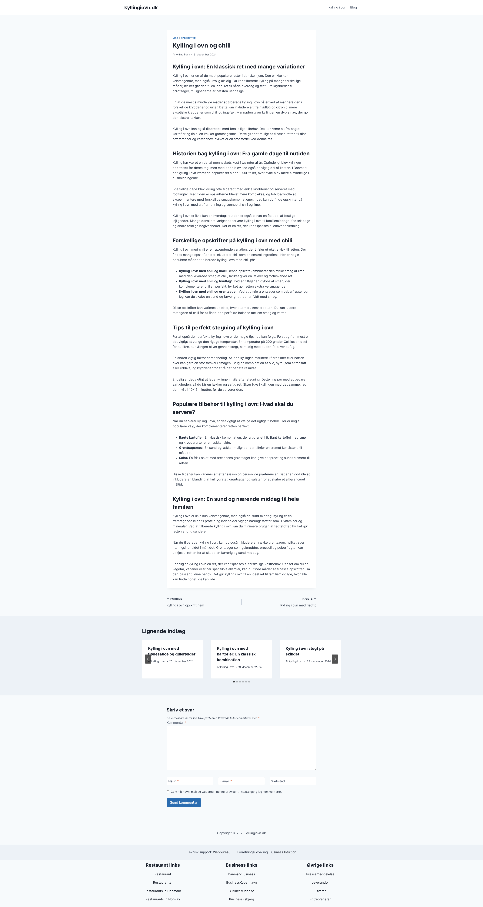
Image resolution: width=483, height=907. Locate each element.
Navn (173, 781)
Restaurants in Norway (162, 899)
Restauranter (163, 882)
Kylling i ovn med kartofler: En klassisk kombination (236, 654)
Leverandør (320, 882)
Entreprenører (320, 899)
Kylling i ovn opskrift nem (185, 602)
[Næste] (335, 659)
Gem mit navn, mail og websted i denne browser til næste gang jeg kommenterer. (226, 791)
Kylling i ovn (337, 7)
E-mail (226, 781)
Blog (353, 7)
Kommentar (177, 722)
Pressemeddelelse (320, 874)
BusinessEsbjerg (241, 899)
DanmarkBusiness (241, 874)
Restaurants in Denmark (163, 891)
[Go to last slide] (148, 659)
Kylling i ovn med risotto (298, 602)
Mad (175, 38)
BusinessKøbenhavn (241, 882)
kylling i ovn (183, 54)
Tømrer (320, 891)
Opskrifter (188, 38)
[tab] (234, 682)
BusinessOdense (241, 891)
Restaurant (163, 874)
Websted (278, 781)
